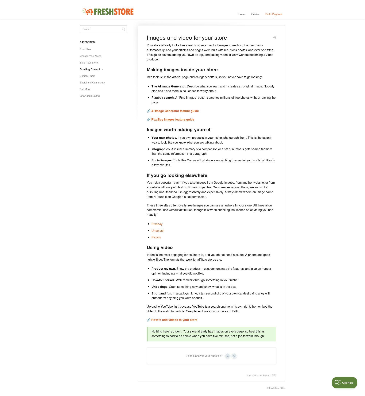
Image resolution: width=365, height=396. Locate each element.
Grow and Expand (90, 96)
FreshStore (274, 387)
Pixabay (157, 224)
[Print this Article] (274, 38)
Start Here (85, 49)
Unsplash (158, 230)
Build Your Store (89, 62)
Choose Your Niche (90, 56)
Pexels (156, 237)
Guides (255, 14)
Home (241, 14)
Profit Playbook (273, 14)
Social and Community (92, 82)
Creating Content (90, 69)
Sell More (85, 89)
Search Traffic (87, 76)
